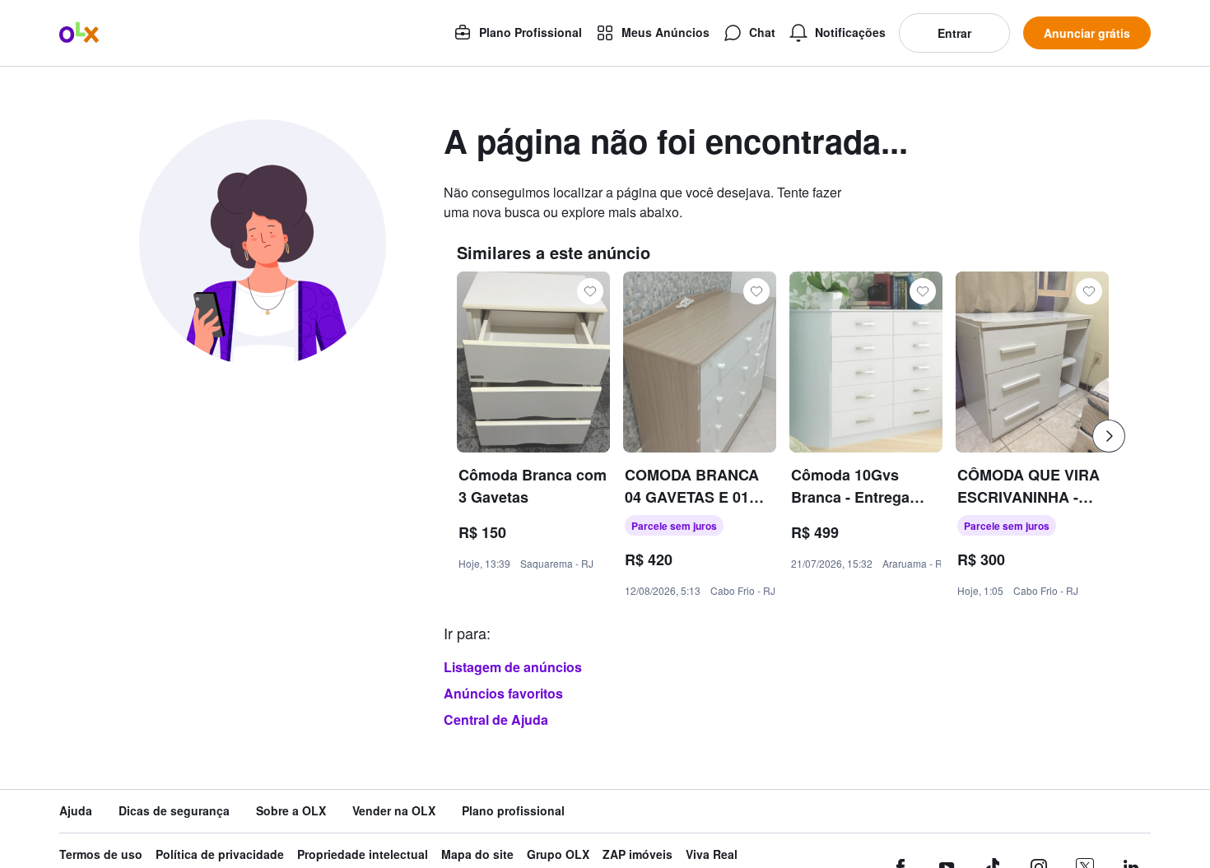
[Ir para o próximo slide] (1108, 436)
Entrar (954, 33)
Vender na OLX (393, 811)
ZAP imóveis (637, 854)
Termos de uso (100, 854)
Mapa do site (477, 854)
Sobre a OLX (291, 811)
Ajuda (75, 811)
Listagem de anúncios (513, 666)
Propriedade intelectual (362, 854)
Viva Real (712, 854)
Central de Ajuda (496, 719)
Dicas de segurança (174, 811)
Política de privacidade (220, 854)
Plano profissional (513, 811)
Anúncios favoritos (503, 693)
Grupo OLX (558, 854)
